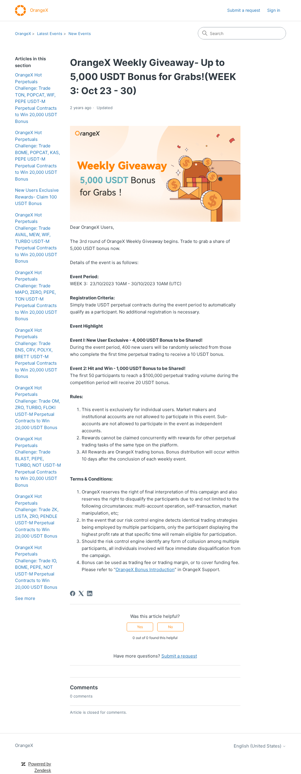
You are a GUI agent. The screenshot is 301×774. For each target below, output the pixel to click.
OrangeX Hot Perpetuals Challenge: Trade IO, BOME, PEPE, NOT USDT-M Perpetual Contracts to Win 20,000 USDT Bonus (36, 567)
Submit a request (243, 10)
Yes (140, 627)
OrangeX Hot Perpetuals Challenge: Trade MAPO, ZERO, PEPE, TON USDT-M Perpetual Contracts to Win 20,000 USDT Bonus (36, 296)
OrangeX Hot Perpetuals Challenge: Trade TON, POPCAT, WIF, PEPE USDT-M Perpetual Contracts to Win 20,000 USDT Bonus (36, 98)
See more (25, 598)
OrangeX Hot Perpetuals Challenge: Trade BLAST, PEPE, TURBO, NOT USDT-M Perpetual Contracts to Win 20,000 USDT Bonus (38, 462)
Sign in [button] (273, 10)
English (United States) (258, 745)
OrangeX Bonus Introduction (145, 569)
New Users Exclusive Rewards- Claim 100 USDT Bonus (37, 196)
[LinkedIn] (89, 593)
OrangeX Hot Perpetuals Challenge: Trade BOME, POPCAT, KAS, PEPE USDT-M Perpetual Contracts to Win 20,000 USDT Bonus (37, 156)
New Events (79, 33)
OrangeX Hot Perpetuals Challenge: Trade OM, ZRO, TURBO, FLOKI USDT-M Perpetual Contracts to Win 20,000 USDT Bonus (37, 407)
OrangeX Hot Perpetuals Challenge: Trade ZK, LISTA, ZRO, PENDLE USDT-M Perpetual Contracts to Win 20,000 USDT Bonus (36, 516)
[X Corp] (81, 593)
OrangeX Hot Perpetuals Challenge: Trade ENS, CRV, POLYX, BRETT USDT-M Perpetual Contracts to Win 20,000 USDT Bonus (36, 353)
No (170, 627)
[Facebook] (72, 593)
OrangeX (23, 33)
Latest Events (49, 33)
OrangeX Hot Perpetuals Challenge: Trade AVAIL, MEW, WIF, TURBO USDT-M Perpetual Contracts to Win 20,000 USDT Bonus (36, 238)
